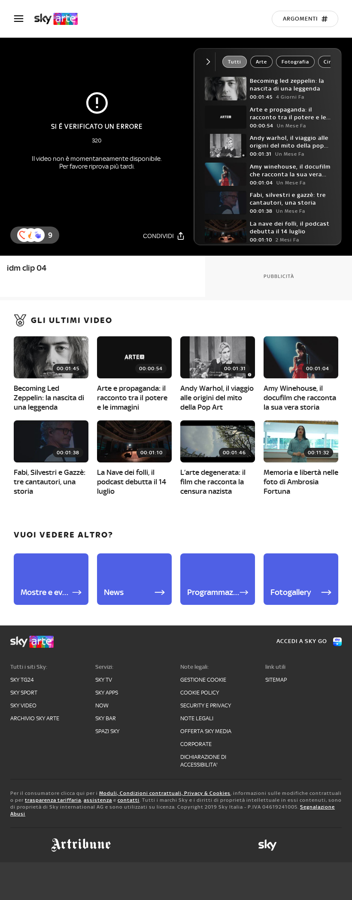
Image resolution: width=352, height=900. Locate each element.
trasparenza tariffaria (53, 800)
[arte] (60, 19)
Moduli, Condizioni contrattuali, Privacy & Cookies (165, 793)
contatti (129, 800)
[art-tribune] (81, 845)
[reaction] (38, 235)
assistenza (98, 800)
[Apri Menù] (24, 18)
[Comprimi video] (210, 61)
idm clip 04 (26, 268)
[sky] (267, 845)
